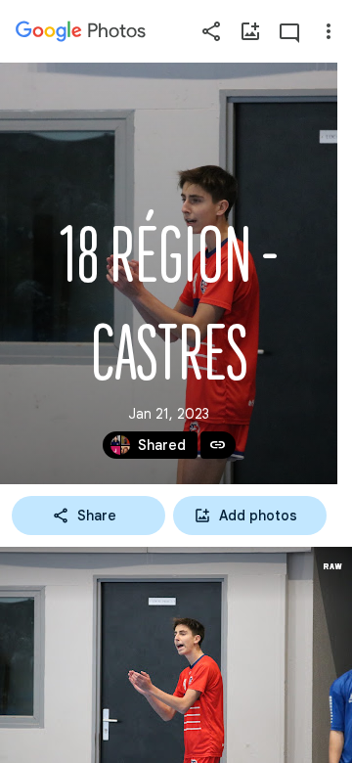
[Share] (211, 31)
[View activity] (289, 31)
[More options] (328, 31)
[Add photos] (250, 31)
